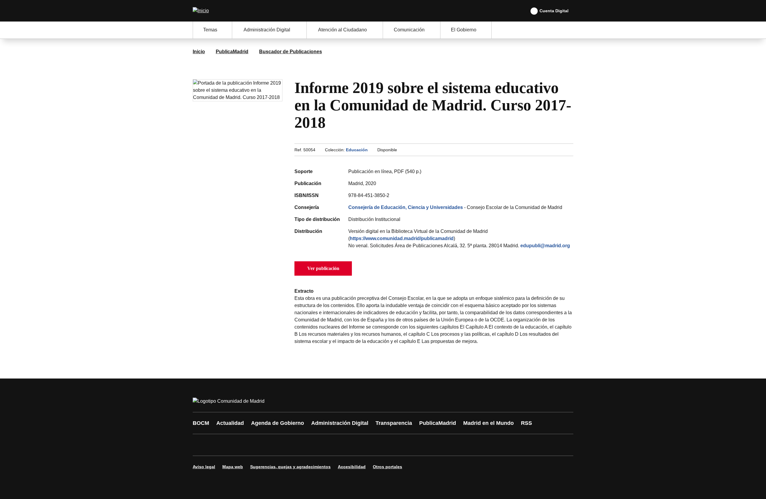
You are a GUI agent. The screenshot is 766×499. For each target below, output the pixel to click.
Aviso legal (204, 466)
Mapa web (232, 466)
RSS (526, 423)
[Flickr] (326, 445)
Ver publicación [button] (323, 268)
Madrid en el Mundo (488, 423)
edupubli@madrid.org (545, 245)
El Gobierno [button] (463, 29)
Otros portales (387, 466)
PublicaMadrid (232, 51)
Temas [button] (210, 29)
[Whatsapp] (290, 445)
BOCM (201, 423)
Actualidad (230, 423)
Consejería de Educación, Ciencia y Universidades (405, 207)
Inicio (199, 51)
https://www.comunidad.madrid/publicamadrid (402, 238)
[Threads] (362, 445)
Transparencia (394, 423)
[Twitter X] (237, 445)
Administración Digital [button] (267, 29)
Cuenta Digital (554, 10)
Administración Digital (339, 423)
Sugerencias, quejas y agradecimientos (290, 466)
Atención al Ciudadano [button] (342, 29)
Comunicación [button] (409, 29)
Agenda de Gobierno (277, 423)
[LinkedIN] (273, 445)
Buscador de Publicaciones (290, 51)
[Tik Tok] (308, 445)
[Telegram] (344, 445)
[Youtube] (255, 445)
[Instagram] (219, 445)
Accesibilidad (352, 466)
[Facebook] (201, 445)
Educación (357, 149)
